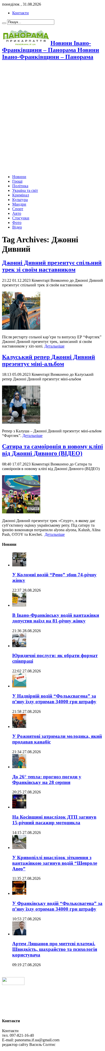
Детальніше (54, 346)
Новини (19, 177)
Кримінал (20, 195)
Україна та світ (25, 190)
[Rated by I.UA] (13, 983)
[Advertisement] (52, 117)
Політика (20, 186)
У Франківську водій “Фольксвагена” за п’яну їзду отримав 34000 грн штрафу (57, 906)
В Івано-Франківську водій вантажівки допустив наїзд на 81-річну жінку (55, 618)
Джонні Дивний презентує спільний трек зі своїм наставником (52, 266)
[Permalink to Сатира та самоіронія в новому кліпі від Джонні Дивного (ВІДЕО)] (21, 512)
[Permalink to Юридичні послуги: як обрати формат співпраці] (19, 646)
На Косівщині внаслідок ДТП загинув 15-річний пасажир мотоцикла (54, 819)
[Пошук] (4, 23)
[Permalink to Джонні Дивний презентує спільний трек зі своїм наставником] (21, 328)
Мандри (19, 204)
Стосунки (20, 218)
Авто (16, 213)
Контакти (20, 13)
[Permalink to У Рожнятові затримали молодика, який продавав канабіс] (19, 726)
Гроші (17, 181)
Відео (17, 227)
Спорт (17, 209)
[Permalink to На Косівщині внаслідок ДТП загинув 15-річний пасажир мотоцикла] (19, 807)
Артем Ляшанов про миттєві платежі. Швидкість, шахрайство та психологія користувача (54, 949)
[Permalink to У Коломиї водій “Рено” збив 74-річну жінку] (19, 565)
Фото (16, 222)
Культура (20, 199)
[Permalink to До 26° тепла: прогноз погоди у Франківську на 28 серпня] (19, 767)
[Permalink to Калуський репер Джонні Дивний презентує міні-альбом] (21, 422)
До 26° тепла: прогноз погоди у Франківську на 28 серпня (46, 779)
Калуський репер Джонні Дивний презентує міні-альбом (48, 360)
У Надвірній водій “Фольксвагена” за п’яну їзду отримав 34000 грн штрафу (54, 698)
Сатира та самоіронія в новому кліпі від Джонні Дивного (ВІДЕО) (52, 450)
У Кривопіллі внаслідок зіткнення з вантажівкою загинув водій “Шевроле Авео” (54, 863)
